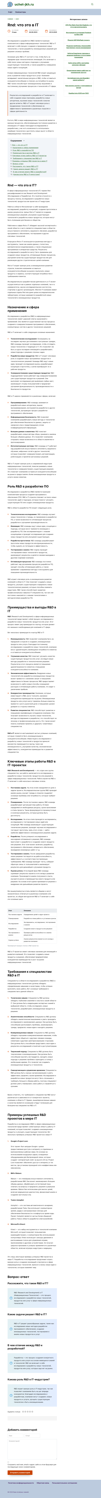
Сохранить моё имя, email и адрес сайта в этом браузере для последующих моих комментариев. (32, 1466)
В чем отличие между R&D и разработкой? (29, 172)
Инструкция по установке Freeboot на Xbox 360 (78, 33)
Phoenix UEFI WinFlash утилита (79, 40)
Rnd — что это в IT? (20, 145)
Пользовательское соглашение (64, 1483)
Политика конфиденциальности (21, 1483)
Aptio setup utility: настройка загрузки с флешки (78, 64)
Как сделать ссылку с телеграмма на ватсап (78, 86)
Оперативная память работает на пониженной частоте (79, 71)
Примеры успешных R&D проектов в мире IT (29, 161)
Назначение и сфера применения (25, 148)
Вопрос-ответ (18, 164)
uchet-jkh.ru (24, 4)
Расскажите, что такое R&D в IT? (25, 166)
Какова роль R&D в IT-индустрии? (26, 174)
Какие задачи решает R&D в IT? (25, 169)
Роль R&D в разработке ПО (23, 150)
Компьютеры (20, 12)
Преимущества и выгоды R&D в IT (26, 153)
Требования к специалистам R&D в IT (27, 158)
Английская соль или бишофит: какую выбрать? (78, 79)
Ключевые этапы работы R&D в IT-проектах (30, 156)
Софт (10, 12)
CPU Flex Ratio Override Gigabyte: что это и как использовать (78, 26)
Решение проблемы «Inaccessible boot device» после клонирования (78, 47)
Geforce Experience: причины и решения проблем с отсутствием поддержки (79, 55)
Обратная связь (43, 1483)
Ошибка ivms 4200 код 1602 (79, 93)
